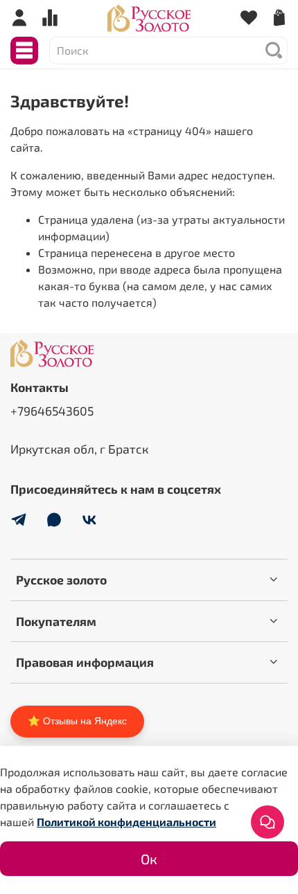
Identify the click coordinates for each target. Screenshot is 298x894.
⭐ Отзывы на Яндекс (77, 720)
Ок (149, 858)
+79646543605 (52, 410)
